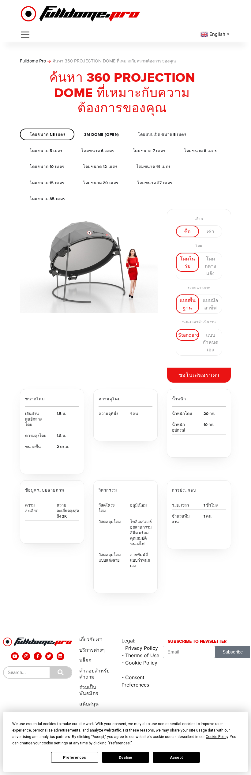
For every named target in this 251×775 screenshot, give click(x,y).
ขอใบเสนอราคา (199, 375)
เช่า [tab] (210, 231)
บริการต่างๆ (92, 650)
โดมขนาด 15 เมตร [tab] (47, 183)
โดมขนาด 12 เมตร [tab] (100, 166)
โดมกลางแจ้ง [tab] (210, 266)
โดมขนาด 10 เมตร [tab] (47, 166)
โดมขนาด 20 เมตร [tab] (100, 183)
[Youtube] (15, 656)
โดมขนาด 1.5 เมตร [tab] (48, 134)
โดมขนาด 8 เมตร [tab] (200, 150)
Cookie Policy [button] (217, 737)
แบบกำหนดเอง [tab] (210, 342)
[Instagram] (26, 656)
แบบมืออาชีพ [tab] (210, 304)
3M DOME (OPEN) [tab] (101, 134)
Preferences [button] (119, 743)
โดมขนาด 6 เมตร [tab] (97, 150)
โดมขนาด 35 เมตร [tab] (47, 199)
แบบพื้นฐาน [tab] (188, 304)
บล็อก (85, 660)
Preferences (74, 757)
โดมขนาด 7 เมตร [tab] (149, 150)
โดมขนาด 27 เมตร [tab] (154, 183)
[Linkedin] (60, 656)
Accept (176, 757)
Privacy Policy (141, 648)
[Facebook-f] (37, 656)
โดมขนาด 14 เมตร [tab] (153, 166)
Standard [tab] (188, 335)
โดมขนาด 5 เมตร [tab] (46, 150)
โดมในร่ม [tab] (187, 262)
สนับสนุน (89, 704)
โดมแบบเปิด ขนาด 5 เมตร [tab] (162, 134)
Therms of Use (142, 655)
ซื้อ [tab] (187, 231)
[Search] (61, 672)
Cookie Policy (141, 663)
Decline (125, 757)
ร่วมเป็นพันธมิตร (88, 690)
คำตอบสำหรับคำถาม (94, 674)
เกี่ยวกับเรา (91, 639)
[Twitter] (49, 656)
